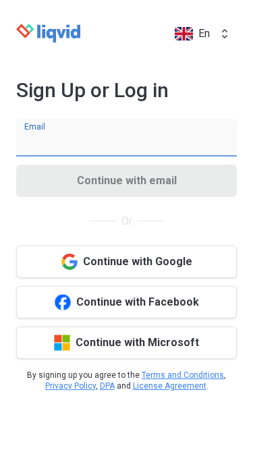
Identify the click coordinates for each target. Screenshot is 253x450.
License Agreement (169, 386)
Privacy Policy (70, 386)
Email (34, 127)
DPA (107, 386)
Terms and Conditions (183, 375)
